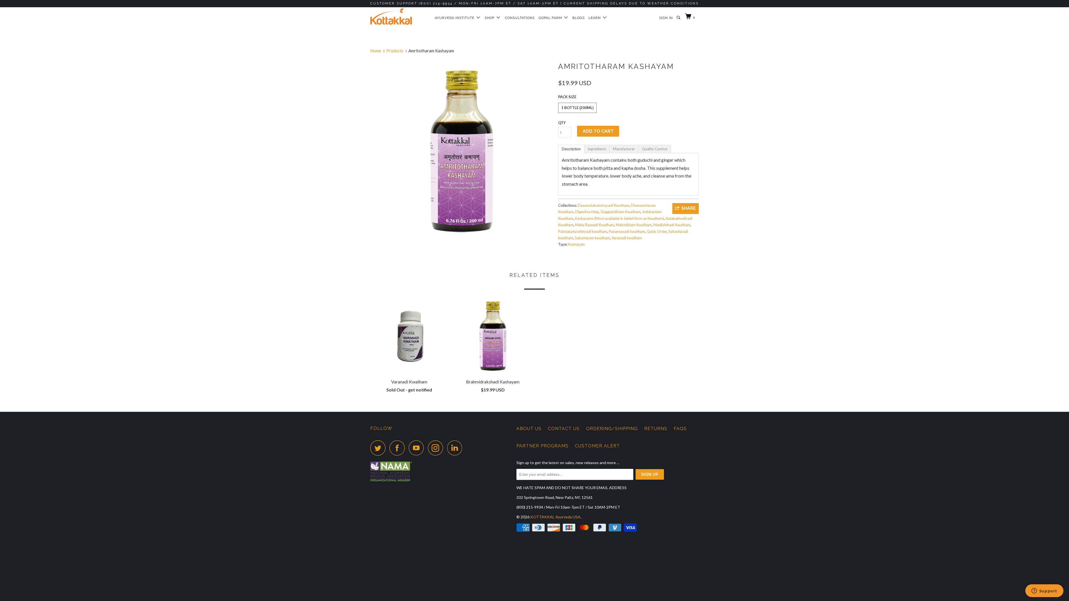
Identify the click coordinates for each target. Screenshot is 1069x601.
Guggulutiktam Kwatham (620, 212)
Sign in (666, 17)
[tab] (571, 149)
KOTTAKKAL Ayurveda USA (555, 516)
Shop (491, 18)
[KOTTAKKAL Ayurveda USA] (398, 16)
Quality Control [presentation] (654, 149)
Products (394, 50)
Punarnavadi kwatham (627, 231)
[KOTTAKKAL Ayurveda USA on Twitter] (379, 447)
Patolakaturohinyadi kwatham (582, 231)
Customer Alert (597, 446)
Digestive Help (587, 212)
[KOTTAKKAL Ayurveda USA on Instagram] (437, 447)
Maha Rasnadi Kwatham (594, 225)
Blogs (578, 17)
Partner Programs (542, 446)
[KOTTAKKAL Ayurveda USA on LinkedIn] (456, 447)
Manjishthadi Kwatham (671, 225)
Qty (562, 122)
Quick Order (657, 231)
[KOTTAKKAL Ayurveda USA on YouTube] (418, 447)
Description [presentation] (571, 149)
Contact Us (564, 428)
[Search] (679, 17)
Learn (596, 18)
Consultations (520, 17)
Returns (655, 428)
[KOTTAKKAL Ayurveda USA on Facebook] (398, 447)
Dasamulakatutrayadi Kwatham (603, 205)
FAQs (680, 428)
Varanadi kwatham (627, 238)
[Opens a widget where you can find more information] (1044, 591)
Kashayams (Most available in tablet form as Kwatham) (619, 218)
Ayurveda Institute (456, 18)
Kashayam (576, 244)
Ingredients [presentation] (597, 149)
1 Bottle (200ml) (577, 107)
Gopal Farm (551, 18)
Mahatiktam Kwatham (634, 225)
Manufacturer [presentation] (624, 149)
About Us (528, 428)
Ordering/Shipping (612, 428)
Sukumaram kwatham (592, 238)
